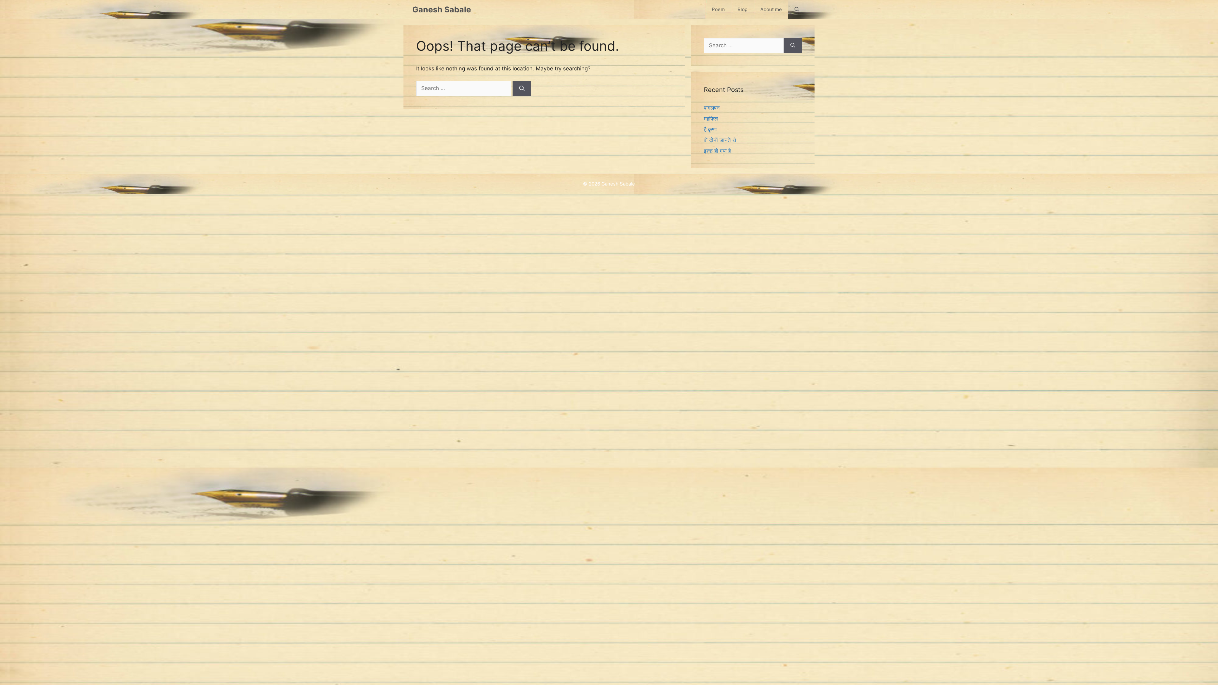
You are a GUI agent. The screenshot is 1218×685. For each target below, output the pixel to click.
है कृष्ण (710, 129)
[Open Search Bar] (797, 9)
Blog (742, 9)
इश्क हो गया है (717, 151)
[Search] (522, 88)
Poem (718, 9)
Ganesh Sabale (441, 9)
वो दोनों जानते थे (720, 140)
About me (771, 9)
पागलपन (712, 108)
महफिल (711, 118)
